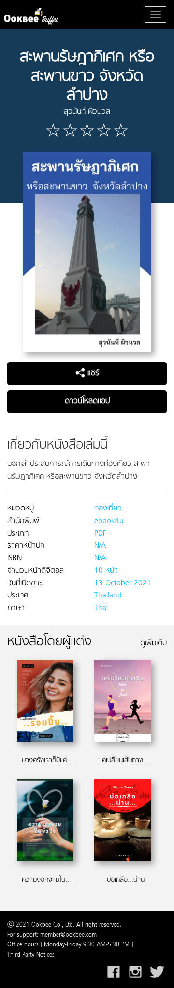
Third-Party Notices (31, 955)
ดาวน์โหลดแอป (87, 401)
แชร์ (92, 373)
